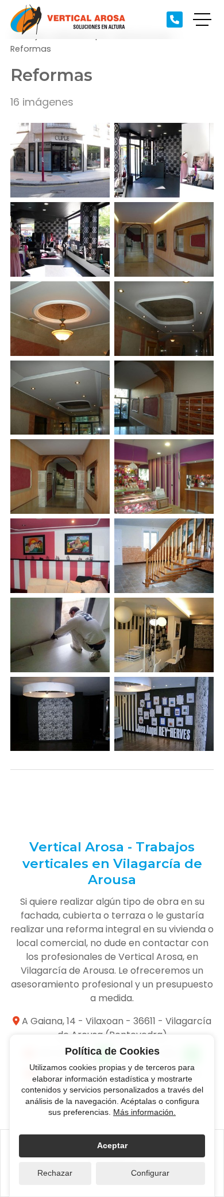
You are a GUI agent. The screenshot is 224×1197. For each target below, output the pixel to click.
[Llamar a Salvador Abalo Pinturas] (175, 19)
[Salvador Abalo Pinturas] (67, 19)
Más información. (144, 1112)
